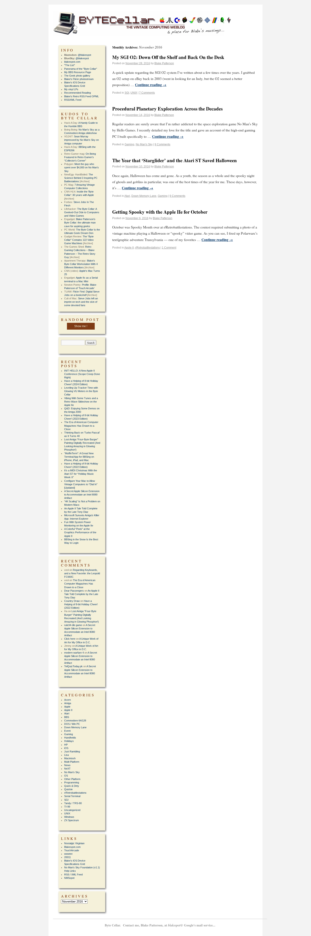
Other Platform (72, 779)
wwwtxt (68, 853)
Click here (69, 638)
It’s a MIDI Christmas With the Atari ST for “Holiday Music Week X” (80, 474)
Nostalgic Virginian (74, 843)
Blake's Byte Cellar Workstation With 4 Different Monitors (81, 264)
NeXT (67, 768)
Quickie (68, 789)
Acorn (67, 699)
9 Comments (162, 144)
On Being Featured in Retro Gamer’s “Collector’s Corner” (80, 157)
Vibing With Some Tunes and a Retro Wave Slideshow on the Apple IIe (81, 401)
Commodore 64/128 (75, 720)
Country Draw (72, 601)
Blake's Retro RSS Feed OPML (81, 96)
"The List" (69, 65)
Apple (67, 706)
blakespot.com (72, 61)
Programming (71, 782)
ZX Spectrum (71, 820)
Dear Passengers (74, 590)
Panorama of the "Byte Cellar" (80, 68)
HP (66, 744)
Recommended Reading (77, 92)
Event (67, 730)
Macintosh (70, 758)
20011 (67, 857)
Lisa (66, 755)
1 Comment (169, 247)
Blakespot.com (72, 847)
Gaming (129, 144)
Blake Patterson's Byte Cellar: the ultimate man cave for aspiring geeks (80, 222)
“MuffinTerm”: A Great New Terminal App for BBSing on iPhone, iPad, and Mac (79, 457)
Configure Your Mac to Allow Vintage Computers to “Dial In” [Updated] (80, 484)
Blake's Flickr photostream (79, 79)
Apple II (129, 247)
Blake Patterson (164, 63)
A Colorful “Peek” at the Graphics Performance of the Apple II (80, 532)
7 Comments (147, 92)
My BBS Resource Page (77, 72)
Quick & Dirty (71, 786)
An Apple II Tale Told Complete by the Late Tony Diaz (81, 594)
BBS (66, 717)
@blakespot (84, 55)
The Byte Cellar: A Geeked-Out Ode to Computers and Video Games (81, 212)
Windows (69, 816)
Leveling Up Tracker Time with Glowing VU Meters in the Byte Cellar (81, 391)
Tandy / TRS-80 (73, 803)
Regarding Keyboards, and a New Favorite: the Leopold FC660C (82, 573)
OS (66, 775)
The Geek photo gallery (77, 75)
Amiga (67, 703)
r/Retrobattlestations (147, 247)
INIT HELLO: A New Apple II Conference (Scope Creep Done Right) (82, 374)
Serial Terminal (72, 796)
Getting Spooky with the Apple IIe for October (159, 211)
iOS (66, 748)
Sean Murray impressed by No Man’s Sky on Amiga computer (81, 140)
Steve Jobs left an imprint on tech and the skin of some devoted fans (81, 302)
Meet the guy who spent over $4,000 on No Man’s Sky (81, 167)
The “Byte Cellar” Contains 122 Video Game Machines (79, 240)
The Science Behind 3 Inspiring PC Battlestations (80, 178)
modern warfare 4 (74, 652)
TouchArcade (71, 850)
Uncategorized (72, 810)
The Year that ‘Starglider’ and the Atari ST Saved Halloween (174, 160)
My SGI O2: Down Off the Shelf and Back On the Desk (168, 57)
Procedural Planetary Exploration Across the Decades (167, 108)
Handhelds (70, 737)
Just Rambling (72, 751)
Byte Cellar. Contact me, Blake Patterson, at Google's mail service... (160, 925)
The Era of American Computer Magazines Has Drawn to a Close (81, 425)
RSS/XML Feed (72, 99)
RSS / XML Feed (73, 874)
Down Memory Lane (143, 195)
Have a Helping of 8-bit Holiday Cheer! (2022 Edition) (81, 604)
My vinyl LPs (71, 89)
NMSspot (69, 878)
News (67, 765)
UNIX (133, 92)
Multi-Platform (71, 761)
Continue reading (150, 84)
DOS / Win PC (72, 724)
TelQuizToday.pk (73, 666)
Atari (127, 195)
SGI (127, 92)
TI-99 (67, 806)
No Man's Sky (144, 144)
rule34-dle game (73, 625)
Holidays (69, 741)
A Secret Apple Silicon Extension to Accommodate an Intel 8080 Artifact (81, 494)
